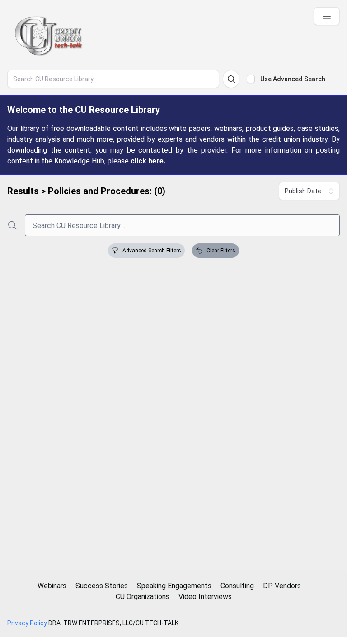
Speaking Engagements (174, 585)
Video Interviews (205, 596)
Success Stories (101, 585)
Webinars (52, 585)
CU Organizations (142, 596)
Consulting (237, 585)
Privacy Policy (27, 623)
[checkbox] (251, 79)
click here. (148, 161)
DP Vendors (282, 585)
